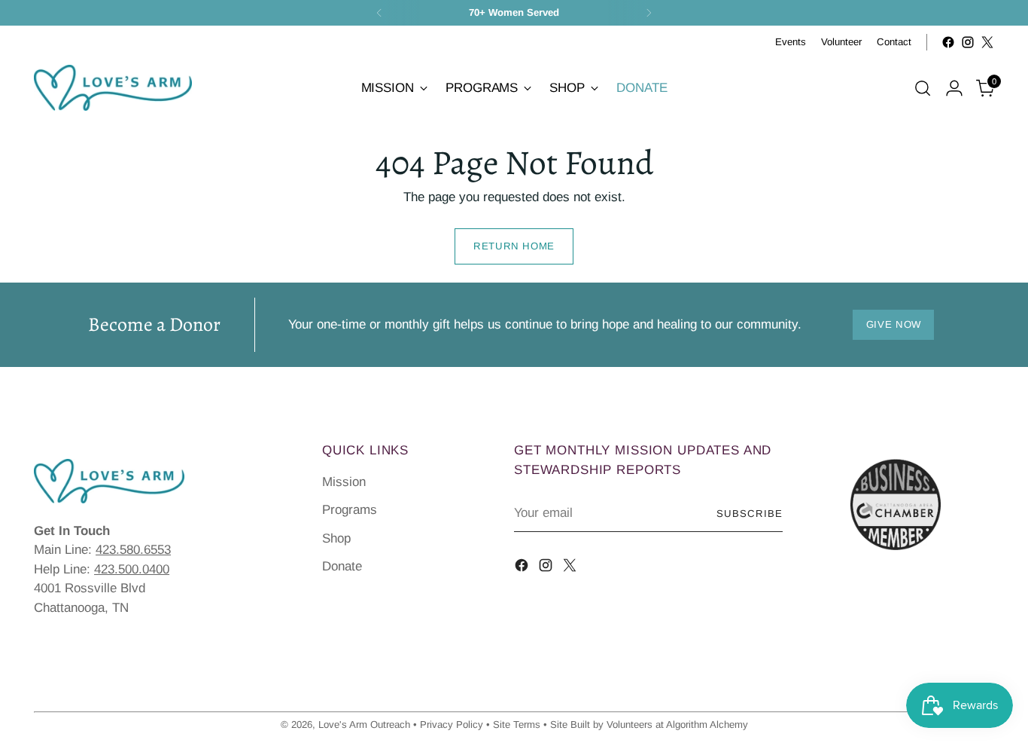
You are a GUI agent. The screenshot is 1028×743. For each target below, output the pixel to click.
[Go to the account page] (954, 88)
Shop (336, 538)
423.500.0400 (131, 569)
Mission (344, 482)
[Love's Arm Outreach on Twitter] (987, 42)
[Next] (648, 13)
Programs (349, 510)
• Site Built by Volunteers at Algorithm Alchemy (645, 724)
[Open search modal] (923, 88)
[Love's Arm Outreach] (113, 88)
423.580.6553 (133, 550)
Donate (342, 566)
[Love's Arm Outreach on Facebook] (948, 42)
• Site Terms (513, 724)
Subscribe (749, 513)
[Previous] (379, 13)
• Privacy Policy (448, 724)
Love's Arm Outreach (364, 724)
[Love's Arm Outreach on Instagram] (968, 42)
